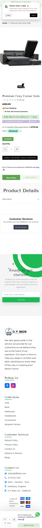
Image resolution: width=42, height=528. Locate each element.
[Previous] (4, 2)
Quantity (6, 144)
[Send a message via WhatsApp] (37, 514)
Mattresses (10, 411)
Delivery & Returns (13, 453)
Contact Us (10, 449)
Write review (21, 227)
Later (8, 15)
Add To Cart (29, 525)
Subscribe (21, 300)
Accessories (10, 420)
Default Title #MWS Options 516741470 (20, 158)
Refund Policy (11, 440)
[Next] (38, 2)
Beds (7, 407)
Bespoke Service (12, 424)
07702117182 (14, 478)
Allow (34, 15)
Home (4, 23)
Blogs (7, 457)
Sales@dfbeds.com (17, 473)
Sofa (7, 403)
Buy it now (11, 178)
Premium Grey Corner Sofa (20, 23)
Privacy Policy (11, 445)
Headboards (10, 416)
